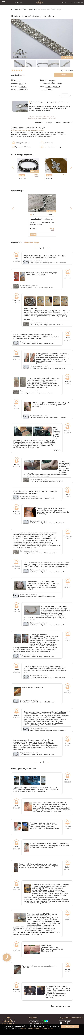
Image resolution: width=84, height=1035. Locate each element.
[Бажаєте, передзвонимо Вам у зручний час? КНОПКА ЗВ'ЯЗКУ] (7, 957)
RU (21, 2)
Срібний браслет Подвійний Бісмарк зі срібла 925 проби (37, 343)
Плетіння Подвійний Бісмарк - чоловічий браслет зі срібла (38, 553)
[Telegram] (47, 1021)
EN (18, 2)
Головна (14, 9)
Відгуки (33, 228)
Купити (21, 175)
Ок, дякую (70, 1026)
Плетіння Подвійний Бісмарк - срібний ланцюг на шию (36, 287)
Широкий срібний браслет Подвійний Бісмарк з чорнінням (48, 263)
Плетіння (22, 9)
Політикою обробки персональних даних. (36, 1028)
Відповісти (56, 450)
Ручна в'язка (32, 9)
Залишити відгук (31, 242)
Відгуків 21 (39, 122)
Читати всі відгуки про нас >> (62, 1006)
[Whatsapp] (45, 1021)
